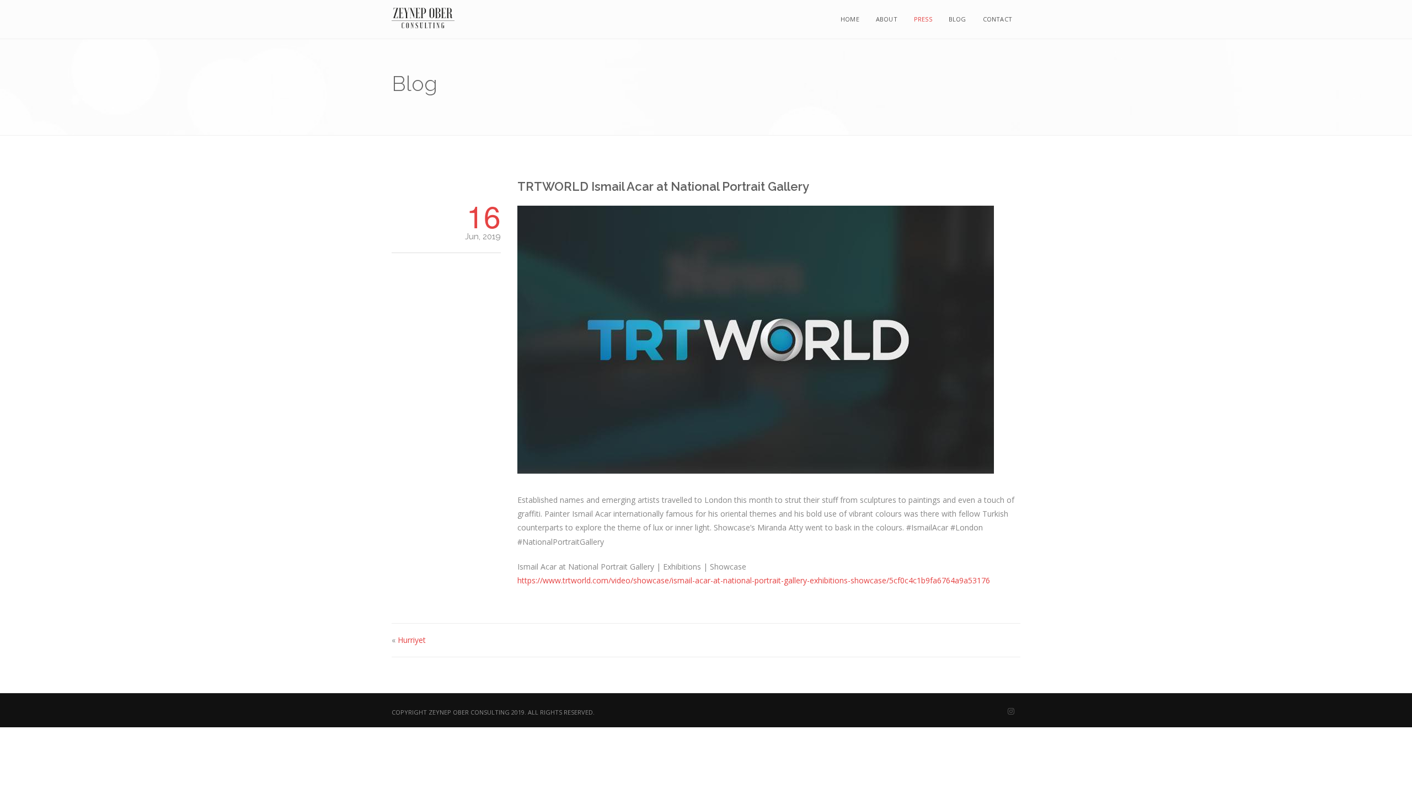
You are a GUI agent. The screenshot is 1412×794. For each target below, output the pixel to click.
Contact (997, 19)
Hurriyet (412, 640)
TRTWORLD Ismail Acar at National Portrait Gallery (663, 186)
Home (850, 19)
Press (923, 19)
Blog (957, 19)
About (886, 19)
